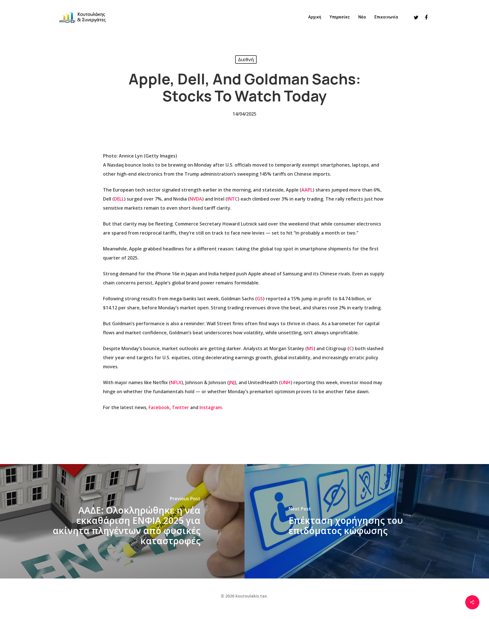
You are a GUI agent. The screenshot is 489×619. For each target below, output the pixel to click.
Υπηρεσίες (340, 17)
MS (310, 348)
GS (260, 298)
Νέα (362, 17)
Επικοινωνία (386, 17)
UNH (286, 382)
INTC (232, 199)
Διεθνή (246, 59)
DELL (119, 199)
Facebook (159, 407)
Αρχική (314, 17)
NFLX (176, 382)
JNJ (232, 382)
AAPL (307, 190)
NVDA (196, 199)
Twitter (180, 407)
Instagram (211, 407)
